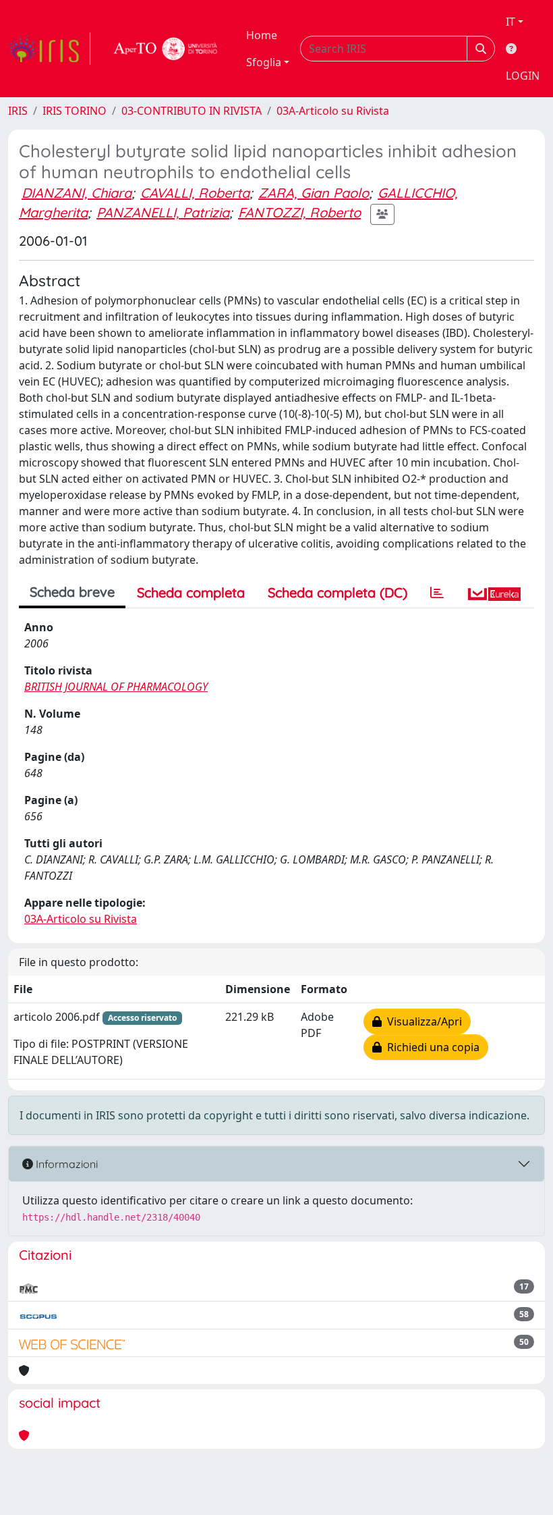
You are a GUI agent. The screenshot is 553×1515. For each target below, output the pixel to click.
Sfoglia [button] (263, 62)
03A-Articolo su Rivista (332, 110)
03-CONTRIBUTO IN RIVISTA (191, 110)
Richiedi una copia (430, 1047)
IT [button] (510, 21)
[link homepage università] (166, 48)
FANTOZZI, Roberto (299, 212)
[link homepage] (49, 48)
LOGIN (523, 75)
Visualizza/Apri (422, 1021)
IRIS (18, 110)
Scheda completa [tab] (191, 592)
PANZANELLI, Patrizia (162, 212)
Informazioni (65, 1164)
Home (261, 35)
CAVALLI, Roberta (195, 192)
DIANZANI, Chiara (77, 192)
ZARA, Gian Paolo (313, 192)
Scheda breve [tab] (72, 591)
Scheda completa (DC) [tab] (337, 592)
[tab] (437, 593)
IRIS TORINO (74, 110)
